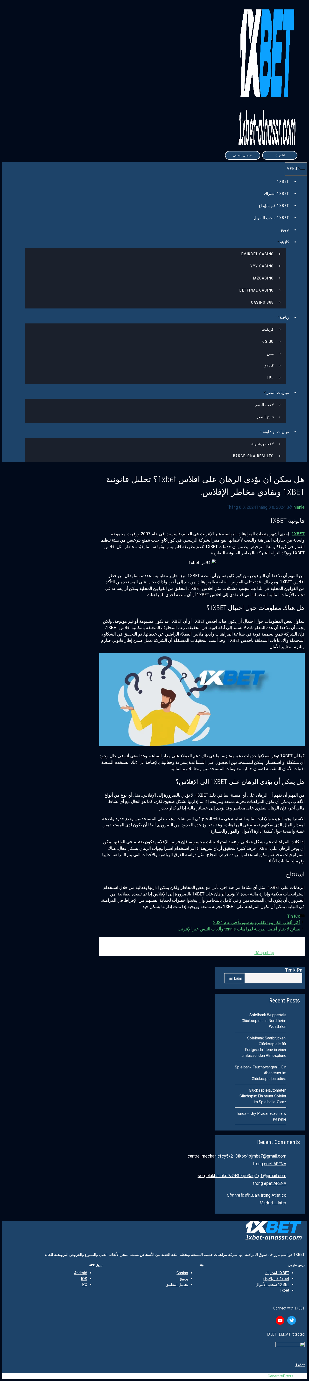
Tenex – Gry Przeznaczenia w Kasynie (261, 1116)
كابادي (269, 365)
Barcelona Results (253, 456)
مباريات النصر (278, 392)
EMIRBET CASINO (257, 254)
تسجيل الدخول (242, 155)
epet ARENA (275, 1163)
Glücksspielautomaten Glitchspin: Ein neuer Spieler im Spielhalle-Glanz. (262, 1096)
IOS (84, 1278)
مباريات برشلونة (276, 431)
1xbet (284, 1290)
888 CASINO (262, 302)
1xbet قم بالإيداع (274, 205)
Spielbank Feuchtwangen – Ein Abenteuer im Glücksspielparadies (260, 1073)
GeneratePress (280, 1376)
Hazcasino (263, 278)
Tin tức (293, 916)
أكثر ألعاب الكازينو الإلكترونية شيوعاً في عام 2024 (256, 922)
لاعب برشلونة (262, 444)
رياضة (284, 317)
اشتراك (280, 155)
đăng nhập (264, 952)
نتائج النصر (265, 417)
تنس (270, 353)
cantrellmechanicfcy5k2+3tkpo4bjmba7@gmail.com (237, 1156)
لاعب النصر (264, 404)
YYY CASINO (262, 266)
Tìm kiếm (293, 970)
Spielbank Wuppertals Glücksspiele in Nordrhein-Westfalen (264, 1021)
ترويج (285, 230)
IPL (270, 377)
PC (84, 1284)
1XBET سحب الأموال (271, 217)
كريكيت (267, 329)
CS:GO (268, 341)
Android (80, 1273)
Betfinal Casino (256, 290)
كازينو (284, 242)
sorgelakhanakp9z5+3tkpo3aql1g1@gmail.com (242, 1175)
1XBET (283, 181)
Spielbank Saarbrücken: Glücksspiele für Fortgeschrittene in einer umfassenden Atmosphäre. (263, 1047)
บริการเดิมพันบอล (243, 1195)
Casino (182, 1273)
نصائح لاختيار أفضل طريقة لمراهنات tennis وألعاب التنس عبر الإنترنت (239, 929)
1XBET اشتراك (276, 193)
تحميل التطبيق (176, 1284)
